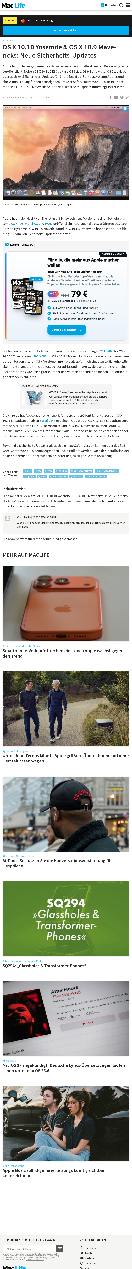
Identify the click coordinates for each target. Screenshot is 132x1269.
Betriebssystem (60, 476)
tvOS (48, 223)
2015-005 (106, 351)
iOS (21, 223)
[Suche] (121, 5)
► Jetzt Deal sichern (66, 30)
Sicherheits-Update (97, 476)
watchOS (31, 223)
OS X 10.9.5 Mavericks (108, 470)
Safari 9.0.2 (47, 420)
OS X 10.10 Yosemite (83, 470)
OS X (14, 223)
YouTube (90, 1258)
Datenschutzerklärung (35, 1259)
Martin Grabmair (16, 97)
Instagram (91, 1263)
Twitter (89, 1253)
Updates (30, 476)
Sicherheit (77, 476)
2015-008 (40, 356)
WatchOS (63, 470)
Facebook (90, 1248)
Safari (43, 476)
